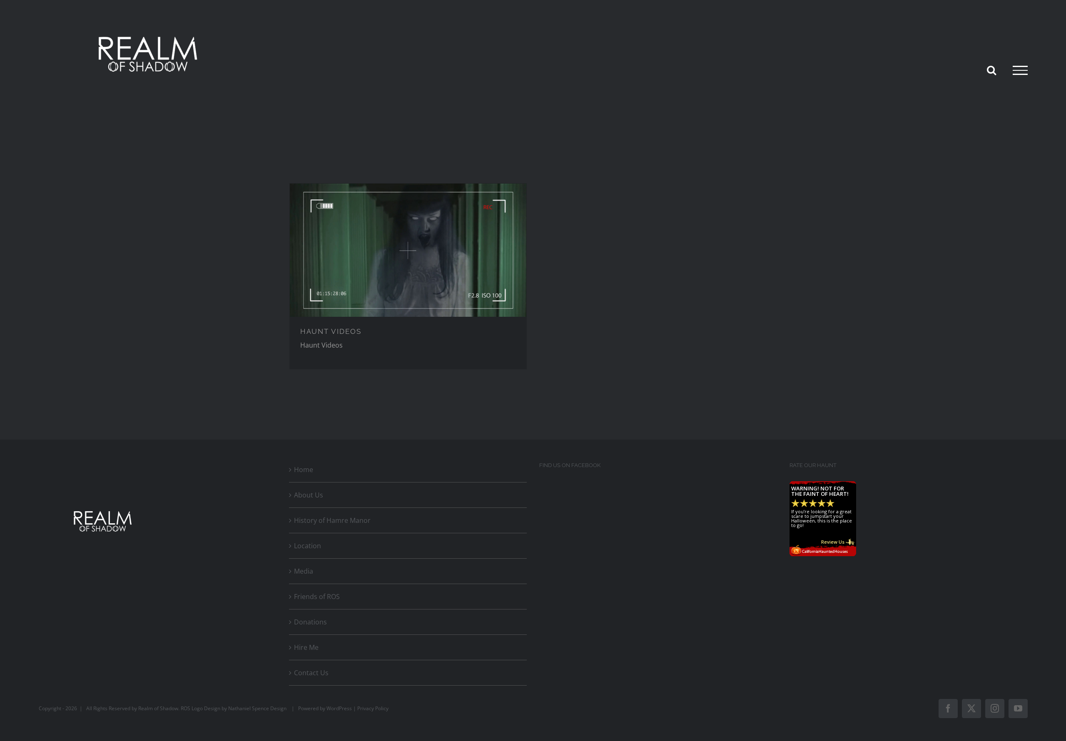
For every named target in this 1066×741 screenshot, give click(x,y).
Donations (310, 622)
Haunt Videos (321, 345)
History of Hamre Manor (332, 520)
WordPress (339, 708)
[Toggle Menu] (1020, 70)
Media (303, 571)
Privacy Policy (373, 708)
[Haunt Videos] (408, 250)
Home (303, 469)
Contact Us (311, 672)
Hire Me (306, 647)
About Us (308, 495)
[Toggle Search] (991, 70)
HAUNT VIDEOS (330, 331)
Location (307, 545)
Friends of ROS (317, 596)
